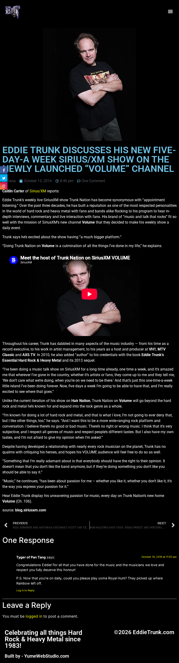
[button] (170, 11)
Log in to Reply (25, 590)
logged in (34, 616)
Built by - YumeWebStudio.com (37, 656)
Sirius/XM (38, 191)
